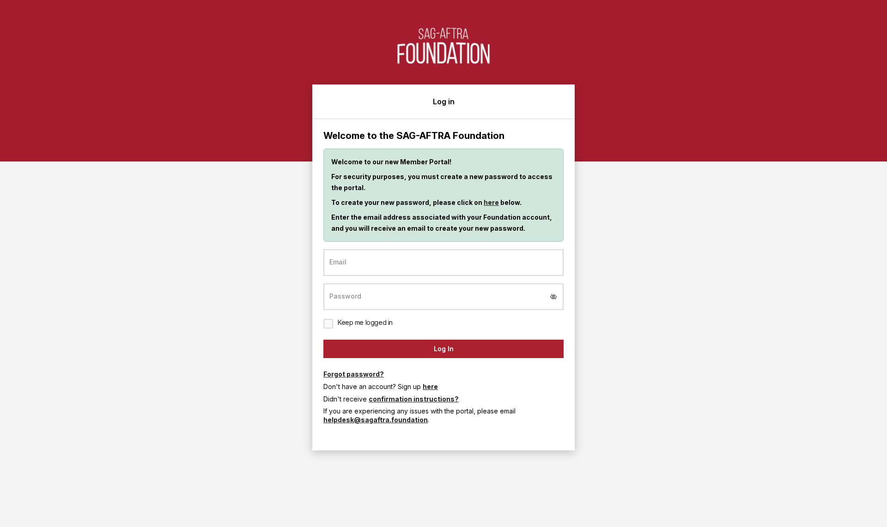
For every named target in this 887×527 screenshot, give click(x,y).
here (491, 202)
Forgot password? (353, 374)
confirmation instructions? (414, 399)
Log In (444, 349)
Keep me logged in (365, 322)
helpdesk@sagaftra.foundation (375, 420)
